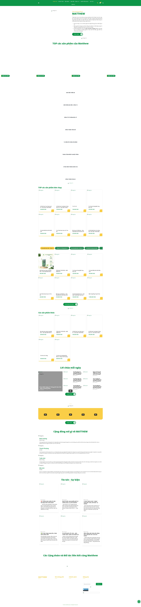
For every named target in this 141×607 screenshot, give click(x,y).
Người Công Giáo (84, 1)
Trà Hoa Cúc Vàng (44, 355)
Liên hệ (72, 4)
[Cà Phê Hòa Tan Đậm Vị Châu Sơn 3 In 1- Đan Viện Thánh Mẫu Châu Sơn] (62, 197)
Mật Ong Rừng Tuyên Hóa (94, 294)
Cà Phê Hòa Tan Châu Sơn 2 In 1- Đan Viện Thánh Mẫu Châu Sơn (46, 207)
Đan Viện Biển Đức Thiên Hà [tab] (77, 248)
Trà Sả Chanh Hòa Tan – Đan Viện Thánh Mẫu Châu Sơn (78, 294)
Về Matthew (61, 1)
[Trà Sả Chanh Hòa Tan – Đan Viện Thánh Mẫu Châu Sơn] (78, 285)
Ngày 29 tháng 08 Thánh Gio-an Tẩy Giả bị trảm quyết (97, 373)
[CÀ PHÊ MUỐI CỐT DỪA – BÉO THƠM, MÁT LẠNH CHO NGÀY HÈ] (70, 522)
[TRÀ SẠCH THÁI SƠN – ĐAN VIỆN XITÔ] (62, 261)
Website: (42, 596)
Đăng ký (70, 580)
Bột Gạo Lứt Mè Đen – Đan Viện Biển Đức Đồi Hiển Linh (78, 231)
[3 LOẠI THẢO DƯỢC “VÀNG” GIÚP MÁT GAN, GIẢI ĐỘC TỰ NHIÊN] (92, 490)
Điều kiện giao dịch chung (59, 590)
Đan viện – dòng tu (75, 1)
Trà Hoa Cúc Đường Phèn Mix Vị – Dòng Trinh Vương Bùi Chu (61, 356)
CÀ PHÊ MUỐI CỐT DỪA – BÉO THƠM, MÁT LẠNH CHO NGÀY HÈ (70, 534)
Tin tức (91, 1)
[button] (99, 584)
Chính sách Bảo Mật (72, 585)
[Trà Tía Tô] (78, 197)
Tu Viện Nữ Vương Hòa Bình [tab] (91, 248)
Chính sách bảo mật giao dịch (74, 600)
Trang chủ (55, 1)
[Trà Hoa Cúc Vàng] (46, 346)
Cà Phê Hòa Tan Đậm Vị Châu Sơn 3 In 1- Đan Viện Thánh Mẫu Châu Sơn (62, 207)
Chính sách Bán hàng (73, 587)
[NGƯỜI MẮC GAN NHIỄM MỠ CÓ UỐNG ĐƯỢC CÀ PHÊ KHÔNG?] (70, 490)
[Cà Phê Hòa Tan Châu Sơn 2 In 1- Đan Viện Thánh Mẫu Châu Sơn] (46, 197)
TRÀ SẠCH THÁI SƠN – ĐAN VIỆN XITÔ (62, 271)
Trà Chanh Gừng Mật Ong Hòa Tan (93, 207)
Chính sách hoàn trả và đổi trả (74, 590)
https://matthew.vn (47, 596)
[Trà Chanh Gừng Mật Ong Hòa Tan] (94, 197)
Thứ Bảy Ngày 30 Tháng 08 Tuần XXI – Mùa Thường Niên (77, 373)
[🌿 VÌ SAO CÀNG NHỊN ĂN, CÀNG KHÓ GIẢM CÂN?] (49, 522)
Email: (41, 593)
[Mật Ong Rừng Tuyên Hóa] (95, 285)
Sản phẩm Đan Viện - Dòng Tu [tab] (47, 248)
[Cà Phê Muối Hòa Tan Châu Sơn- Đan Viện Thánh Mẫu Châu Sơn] (94, 221)
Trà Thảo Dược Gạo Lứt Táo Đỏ (62, 231)
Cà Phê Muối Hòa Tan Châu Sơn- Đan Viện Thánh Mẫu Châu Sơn (94, 231)
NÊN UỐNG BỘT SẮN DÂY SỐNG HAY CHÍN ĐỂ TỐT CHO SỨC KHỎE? (92, 534)
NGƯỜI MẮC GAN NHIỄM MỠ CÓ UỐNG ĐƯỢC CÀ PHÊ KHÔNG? (70, 502)
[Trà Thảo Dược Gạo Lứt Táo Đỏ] (62, 221)
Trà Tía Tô (74, 206)
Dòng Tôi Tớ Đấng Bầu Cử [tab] (62, 248)
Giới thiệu (56, 582)
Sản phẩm (67, 1)
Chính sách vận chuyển (73, 592)
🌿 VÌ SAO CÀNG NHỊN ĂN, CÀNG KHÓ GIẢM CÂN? (49, 534)
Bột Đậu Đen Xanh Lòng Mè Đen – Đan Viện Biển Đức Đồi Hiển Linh (46, 271)
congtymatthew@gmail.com (45, 594)
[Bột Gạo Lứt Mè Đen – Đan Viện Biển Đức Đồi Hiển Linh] (78, 221)
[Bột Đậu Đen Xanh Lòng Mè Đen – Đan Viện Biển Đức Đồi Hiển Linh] (46, 261)
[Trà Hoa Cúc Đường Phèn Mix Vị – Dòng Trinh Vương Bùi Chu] (62, 346)
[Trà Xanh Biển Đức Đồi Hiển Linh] (46, 221)
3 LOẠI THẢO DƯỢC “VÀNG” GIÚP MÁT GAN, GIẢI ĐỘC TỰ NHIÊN (91, 502)
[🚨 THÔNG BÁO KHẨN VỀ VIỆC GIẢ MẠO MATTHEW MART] (49, 490)
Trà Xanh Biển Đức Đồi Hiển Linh (46, 231)
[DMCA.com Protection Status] (85, 590)
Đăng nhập (71, 582)
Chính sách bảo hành (73, 597)
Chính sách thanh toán (73, 595)
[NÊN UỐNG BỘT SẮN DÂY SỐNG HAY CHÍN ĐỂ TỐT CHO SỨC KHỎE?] (92, 522)
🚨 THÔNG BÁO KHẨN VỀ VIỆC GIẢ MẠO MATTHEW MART (48, 502)
